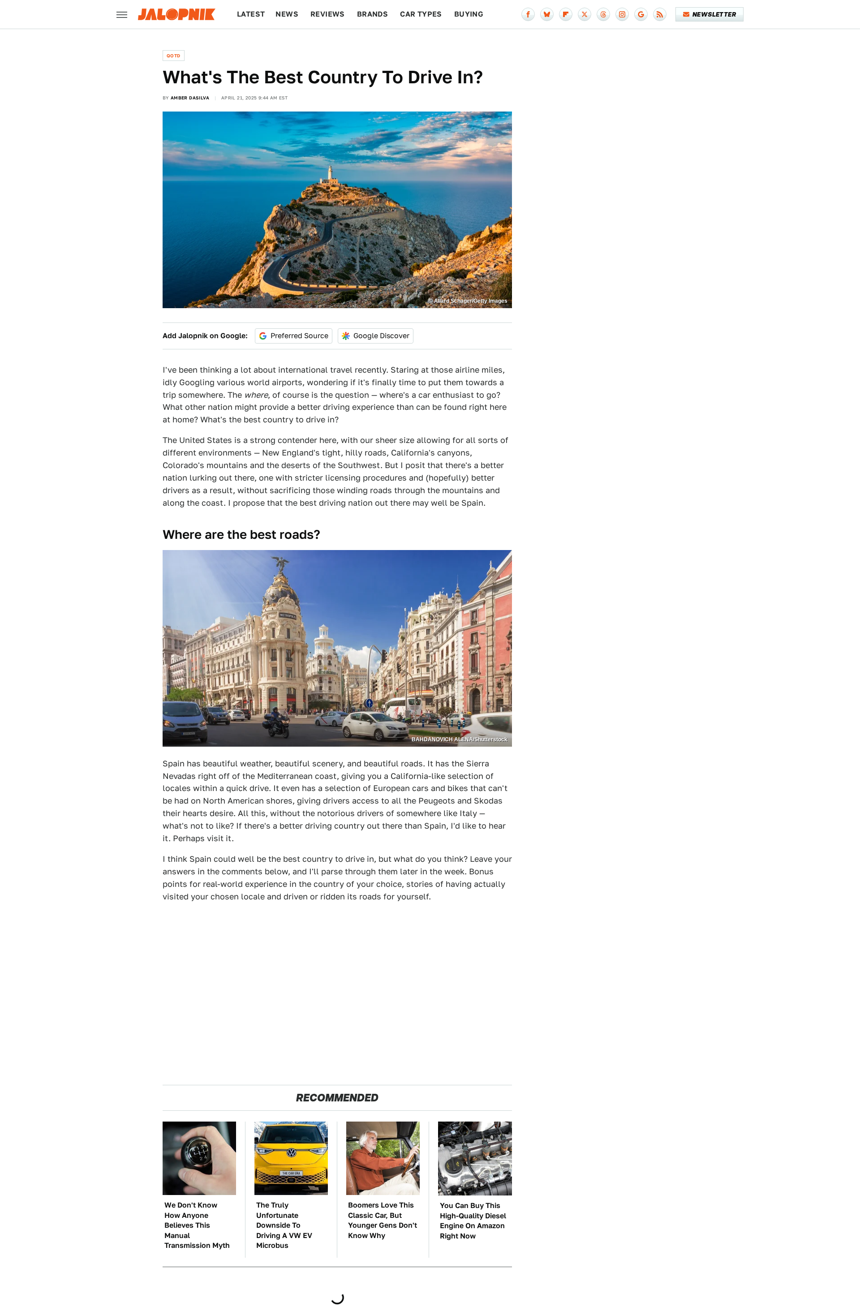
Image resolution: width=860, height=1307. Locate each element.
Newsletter (714, 14)
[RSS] (659, 14)
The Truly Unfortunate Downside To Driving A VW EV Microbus (284, 1225)
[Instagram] (622, 14)
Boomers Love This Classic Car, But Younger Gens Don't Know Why (382, 1220)
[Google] (641, 14)
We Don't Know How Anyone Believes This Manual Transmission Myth (197, 1225)
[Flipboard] (565, 14)
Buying (468, 14)
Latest (251, 14)
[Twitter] (584, 14)
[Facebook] (528, 14)
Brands (372, 14)
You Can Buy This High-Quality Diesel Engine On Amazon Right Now (473, 1220)
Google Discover (381, 335)
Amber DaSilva (190, 97)
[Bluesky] (547, 14)
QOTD (174, 55)
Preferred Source (299, 335)
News (286, 14)
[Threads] (603, 14)
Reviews (327, 14)
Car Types (421, 14)
